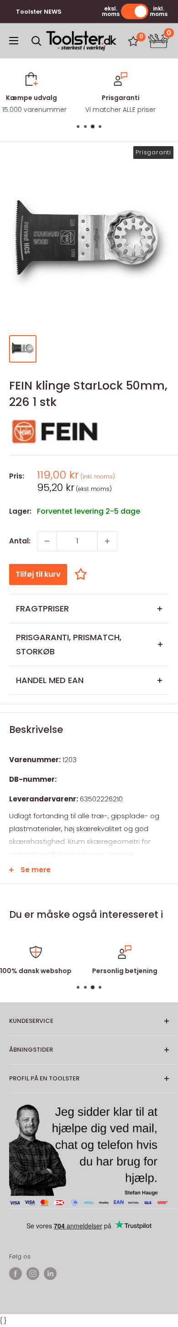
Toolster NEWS (39, 12)
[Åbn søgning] (36, 41)
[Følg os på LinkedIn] (50, 1273)
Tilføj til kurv (38, 574)
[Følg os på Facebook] (15, 1273)
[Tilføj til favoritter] (83, 574)
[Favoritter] (133, 41)
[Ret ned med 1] (47, 541)
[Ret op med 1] (107, 541)
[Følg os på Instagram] (32, 1273)
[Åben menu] (13, 40)
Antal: (20, 541)
